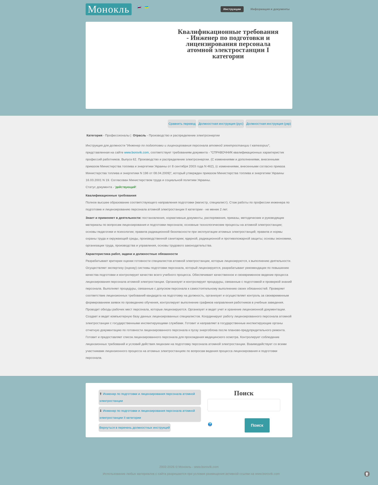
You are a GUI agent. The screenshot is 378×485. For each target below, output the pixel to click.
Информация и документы (270, 9)
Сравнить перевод (181, 123)
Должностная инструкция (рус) (220, 123)
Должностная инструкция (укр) (268, 123)
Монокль (109, 9)
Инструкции (232, 9)
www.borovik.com (136, 152)
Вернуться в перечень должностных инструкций (134, 427)
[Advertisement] (189, 83)
